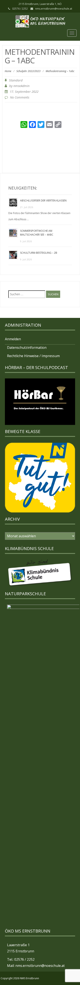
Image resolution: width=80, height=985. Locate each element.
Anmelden (13, 339)
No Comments (19, 97)
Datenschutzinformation (27, 347)
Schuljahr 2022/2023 (28, 71)
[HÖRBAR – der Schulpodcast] (40, 401)
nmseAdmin (21, 86)
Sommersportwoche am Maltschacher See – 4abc (36, 232)
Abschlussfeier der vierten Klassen (43, 200)
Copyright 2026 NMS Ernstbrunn (20, 978)
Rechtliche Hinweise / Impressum (33, 355)
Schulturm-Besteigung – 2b (38, 253)
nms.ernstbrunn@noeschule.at (53, 8)
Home (8, 71)
